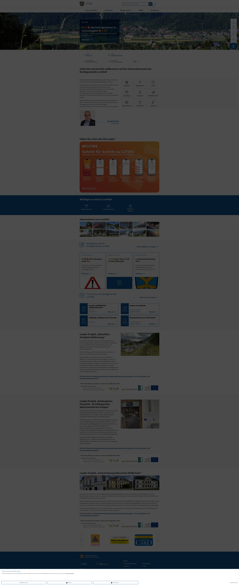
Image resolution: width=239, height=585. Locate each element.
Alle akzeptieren (116, 582)
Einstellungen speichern (23, 582)
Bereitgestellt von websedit (234, 582)
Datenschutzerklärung (70, 573)
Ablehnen (69, 582)
